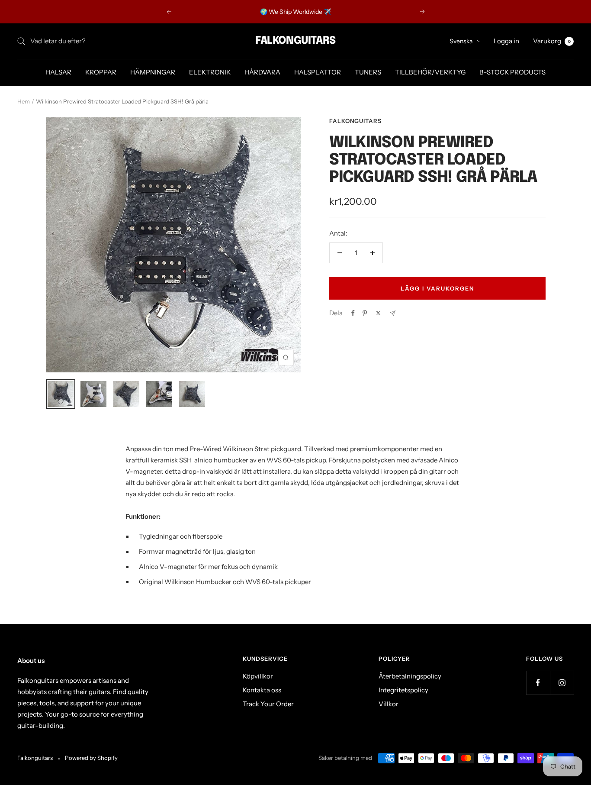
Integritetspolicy (403, 690)
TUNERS (368, 72)
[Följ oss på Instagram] (562, 683)
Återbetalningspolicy (410, 676)
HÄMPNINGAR (152, 72)
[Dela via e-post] (392, 313)
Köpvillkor (258, 676)
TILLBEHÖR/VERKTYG (430, 72)
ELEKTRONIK (210, 72)
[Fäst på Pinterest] (365, 313)
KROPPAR (100, 72)
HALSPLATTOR (317, 72)
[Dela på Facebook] (353, 313)
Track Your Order (268, 704)
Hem (23, 101)
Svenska (461, 41)
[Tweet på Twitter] (378, 313)
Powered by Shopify (91, 757)
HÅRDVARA (262, 72)
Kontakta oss (262, 690)
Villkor (388, 704)
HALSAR (58, 72)
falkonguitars (355, 120)
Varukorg (552, 41)
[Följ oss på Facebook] (538, 683)
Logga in (506, 41)
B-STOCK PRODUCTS (512, 72)
